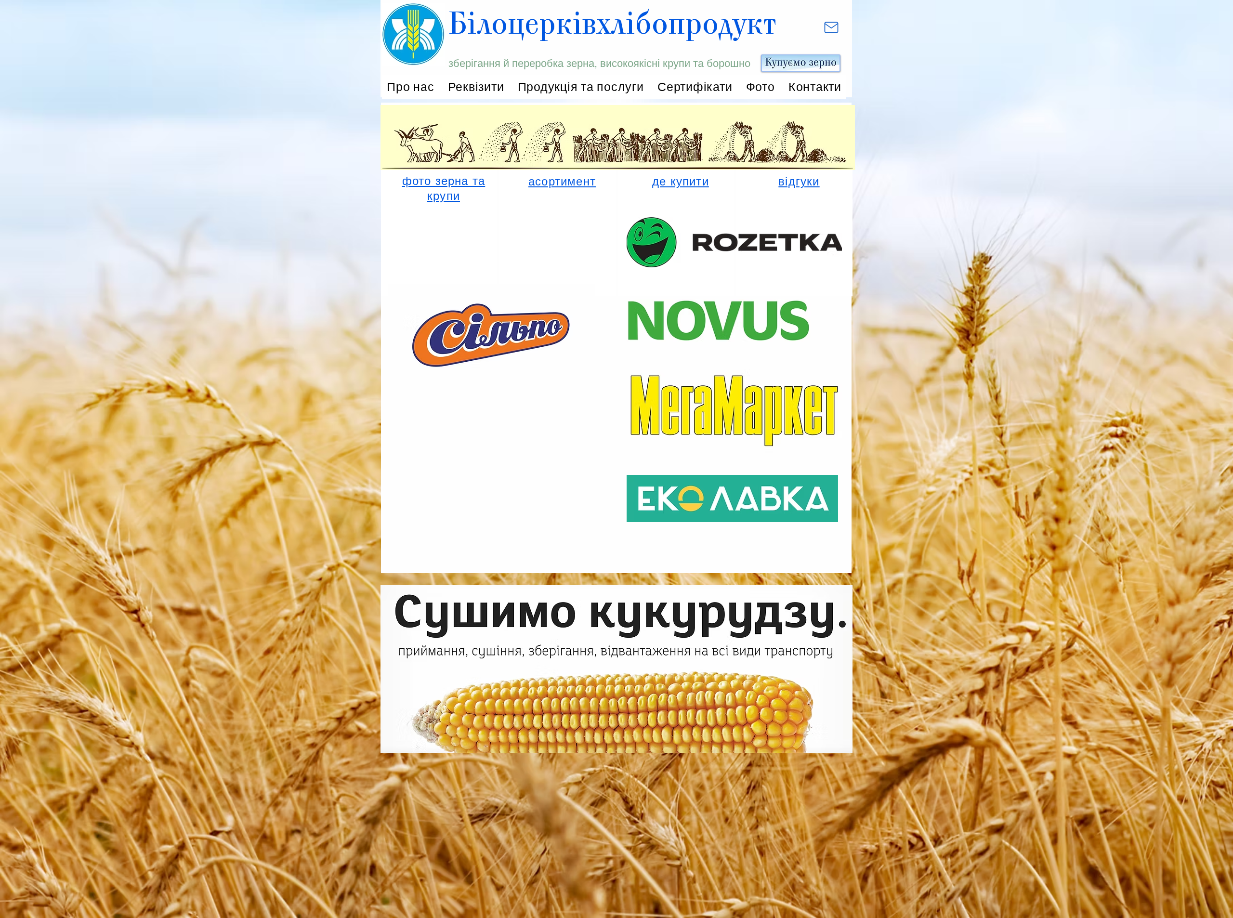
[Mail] (832, 27)
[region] (439, 225)
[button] (581, 87)
